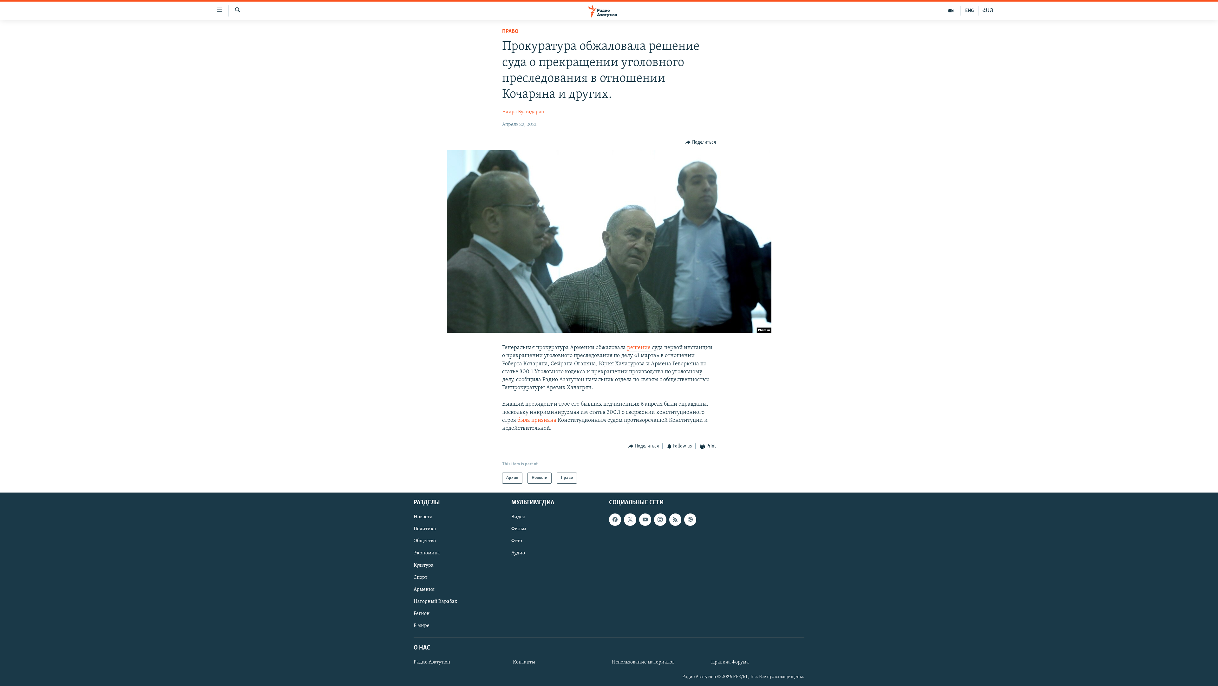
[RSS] (675, 519)
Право (510, 32)
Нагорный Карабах (435, 601)
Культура (424, 565)
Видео (518, 516)
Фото (516, 541)
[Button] (700, 142)
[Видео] (951, 10)
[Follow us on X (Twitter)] (630, 519)
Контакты (524, 662)
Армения (424, 589)
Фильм (518, 529)
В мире (421, 625)
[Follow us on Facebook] (615, 519)
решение (639, 348)
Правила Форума (730, 662)
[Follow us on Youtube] (645, 519)
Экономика (427, 553)
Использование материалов (643, 662)
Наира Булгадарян (523, 111)
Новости (423, 516)
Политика (425, 529)
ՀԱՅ (987, 10)
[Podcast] (690, 519)
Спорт (420, 577)
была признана (537, 420)
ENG (969, 10)
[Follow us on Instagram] (660, 519)
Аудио (518, 553)
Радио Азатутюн (432, 662)
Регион (422, 613)
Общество (425, 541)
